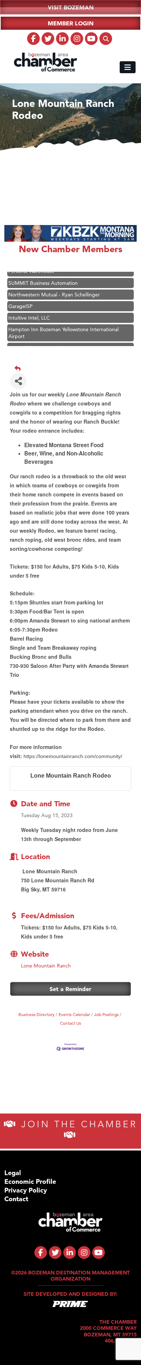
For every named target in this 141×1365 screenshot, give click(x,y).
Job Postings (106, 1014)
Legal (12, 1173)
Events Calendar (74, 1014)
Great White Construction (37, 344)
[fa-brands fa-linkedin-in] (62, 38)
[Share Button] (18, 381)
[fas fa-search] (105, 38)
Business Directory (36, 1014)
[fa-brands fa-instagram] (76, 38)
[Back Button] (73, 368)
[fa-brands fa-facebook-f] (33, 38)
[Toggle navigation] (128, 67)
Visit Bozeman (71, 7)
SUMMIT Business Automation (43, 279)
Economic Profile (30, 1181)
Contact (16, 1199)
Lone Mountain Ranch (46, 965)
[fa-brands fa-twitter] (48, 38)
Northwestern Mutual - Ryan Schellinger (54, 290)
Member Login (71, 23)
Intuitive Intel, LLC (29, 314)
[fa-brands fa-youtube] (91, 38)
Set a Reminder (70, 988)
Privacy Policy (25, 1190)
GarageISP (20, 302)
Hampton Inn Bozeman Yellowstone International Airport (63, 328)
